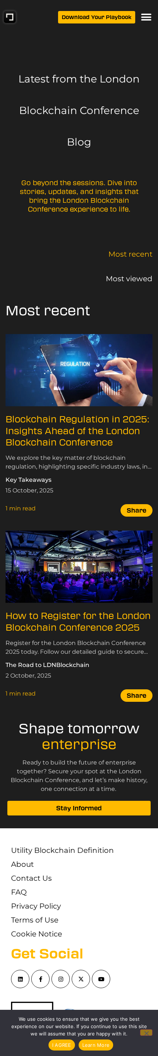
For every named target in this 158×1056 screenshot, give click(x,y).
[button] (146, 17)
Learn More (96, 1045)
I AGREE (61, 1045)
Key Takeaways (28, 479)
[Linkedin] (20, 979)
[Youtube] (101, 979)
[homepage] (10, 17)
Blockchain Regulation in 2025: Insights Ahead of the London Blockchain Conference (78, 431)
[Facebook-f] (40, 979)
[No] (146, 1032)
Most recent (130, 254)
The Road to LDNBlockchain (47, 664)
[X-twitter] (81, 979)
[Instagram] (60, 979)
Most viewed (129, 278)
